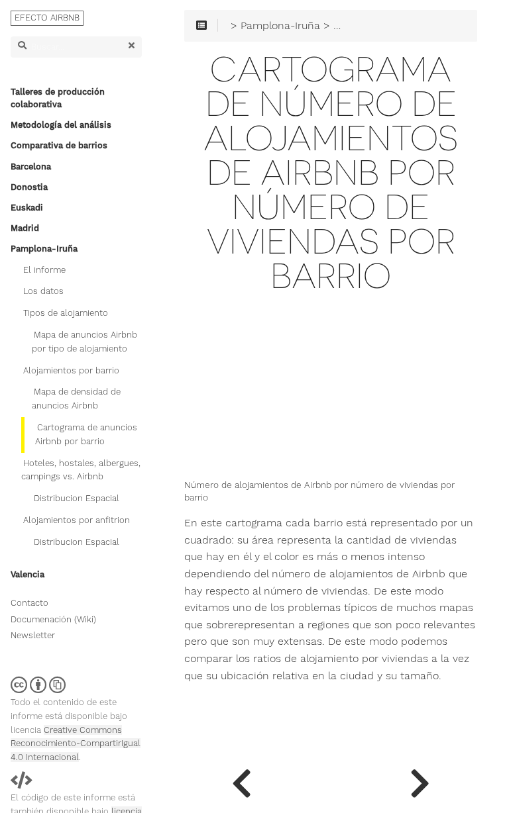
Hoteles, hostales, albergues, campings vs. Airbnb (81, 470)
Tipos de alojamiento (65, 313)
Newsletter (33, 635)
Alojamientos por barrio (71, 370)
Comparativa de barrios (59, 145)
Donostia (29, 187)
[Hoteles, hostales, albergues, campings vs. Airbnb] (420, 780)
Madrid (25, 228)
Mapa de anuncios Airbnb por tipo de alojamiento (84, 342)
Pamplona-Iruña (44, 249)
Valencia (27, 574)
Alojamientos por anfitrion (76, 520)
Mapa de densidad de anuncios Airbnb (76, 398)
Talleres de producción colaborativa (58, 98)
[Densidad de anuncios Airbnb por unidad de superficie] (241, 780)
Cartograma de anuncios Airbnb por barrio (86, 434)
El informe (44, 270)
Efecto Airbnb (47, 18)
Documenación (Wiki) (53, 619)
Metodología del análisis (61, 125)
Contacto (29, 603)
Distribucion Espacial (76, 498)
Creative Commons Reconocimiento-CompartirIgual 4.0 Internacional (76, 744)
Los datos (43, 291)
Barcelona (31, 166)
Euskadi (27, 208)
